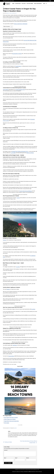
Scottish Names (29, 3)
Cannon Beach (5, 89)
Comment (6, 450)
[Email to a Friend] (20, 425)
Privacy (22, 471)
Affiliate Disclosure (32, 471)
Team (44, 3)
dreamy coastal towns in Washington (20, 23)
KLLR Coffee (13, 152)
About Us (18, 471)
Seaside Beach (18, 66)
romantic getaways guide (20, 89)
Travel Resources (38, 3)
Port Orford (33, 309)
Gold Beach (15, 345)
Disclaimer (26, 471)
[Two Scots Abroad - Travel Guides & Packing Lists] (7, 3)
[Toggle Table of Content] (11, 26)
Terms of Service (39, 471)
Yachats (18, 197)
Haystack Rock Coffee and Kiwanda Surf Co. (20, 151)
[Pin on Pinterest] (21, 425)
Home (13, 3)
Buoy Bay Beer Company (17, 53)
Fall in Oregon (6, 422)
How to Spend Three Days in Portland (11, 417)
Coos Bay (18, 266)
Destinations (18, 3)
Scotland (24, 3)
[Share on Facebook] (18, 425)
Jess (15, 13)
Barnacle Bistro (11, 356)
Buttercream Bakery (30, 152)
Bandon (8, 289)
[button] (46, 3)
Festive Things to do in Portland (9, 419)
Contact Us (14, 471)
